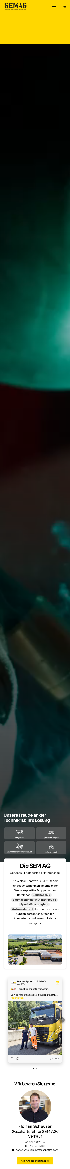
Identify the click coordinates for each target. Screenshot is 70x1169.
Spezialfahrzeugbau (34, 904)
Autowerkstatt (22, 909)
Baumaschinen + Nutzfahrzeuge (34, 899)
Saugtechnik (41, 895)
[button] (54, 7)
